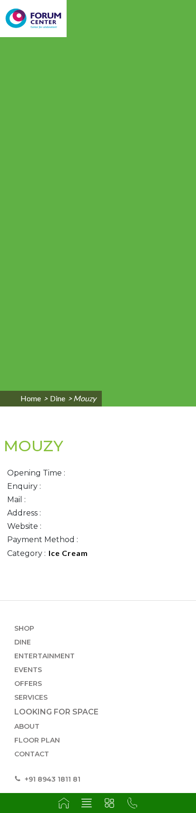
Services (31, 697)
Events (28, 669)
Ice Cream (68, 552)
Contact (31, 754)
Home (30, 398)
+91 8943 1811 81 (51, 779)
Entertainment (44, 656)
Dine (57, 398)
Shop (24, 628)
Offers (28, 683)
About (26, 726)
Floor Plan (37, 740)
